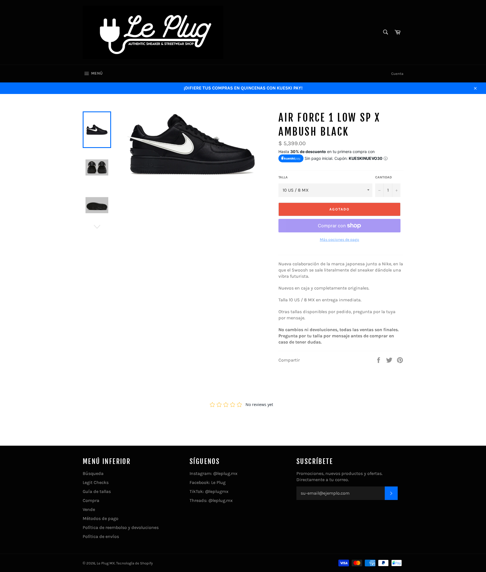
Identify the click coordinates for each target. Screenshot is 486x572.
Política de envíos (101, 536)
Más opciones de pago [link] (339, 239)
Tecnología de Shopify (134, 563)
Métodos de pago (100, 518)
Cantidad (383, 177)
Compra (91, 500)
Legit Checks (96, 482)
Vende (89, 509)
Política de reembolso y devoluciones (121, 527)
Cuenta (397, 73)
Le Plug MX (106, 563)
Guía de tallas (97, 491)
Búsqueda (93, 473)
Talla (283, 177)
